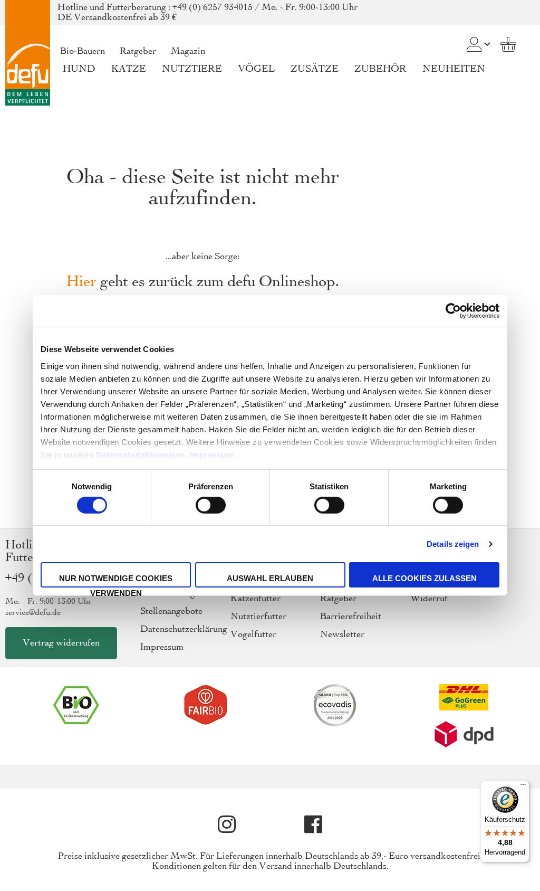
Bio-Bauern (82, 51)
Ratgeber (138, 51)
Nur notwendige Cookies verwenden (115, 580)
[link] (474, 37)
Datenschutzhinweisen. (142, 454)
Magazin (188, 51)
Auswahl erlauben (270, 578)
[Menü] (523, 787)
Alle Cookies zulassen (424, 578)
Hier (81, 282)
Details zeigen (453, 543)
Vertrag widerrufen (61, 643)
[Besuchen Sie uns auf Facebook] (313, 824)
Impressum (212, 454)
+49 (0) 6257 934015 (212, 8)
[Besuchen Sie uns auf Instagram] (227, 824)
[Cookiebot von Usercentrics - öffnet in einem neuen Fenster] (453, 311)
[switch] (211, 506)
